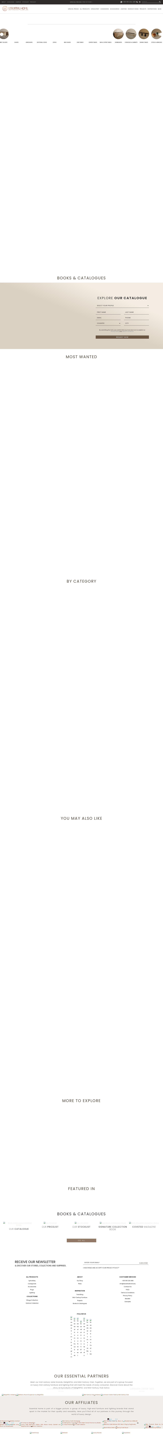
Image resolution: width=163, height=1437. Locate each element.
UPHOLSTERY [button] (95, 9)
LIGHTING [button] (124, 9)
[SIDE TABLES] (80, 34)
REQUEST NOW (122, 337)
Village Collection (32, 1300)
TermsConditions (128, 331)
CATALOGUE (10, 2)
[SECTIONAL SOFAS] (41, 34)
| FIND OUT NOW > (81, 2)
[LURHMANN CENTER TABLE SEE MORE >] (115, 1394)
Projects (79, 1300)
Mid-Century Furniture (80, 1297)
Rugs (32, 1290)
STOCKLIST (25, 2)
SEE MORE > (8, 409)
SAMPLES (18, 2)
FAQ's (127, 1290)
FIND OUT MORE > (121, 1172)
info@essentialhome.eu (128, 1284)
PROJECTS (143, 9)
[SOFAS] (54, 34)
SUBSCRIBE (143, 1263)
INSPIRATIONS (152, 9)
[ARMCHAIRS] (29, 34)
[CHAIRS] (16, 34)
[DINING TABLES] (143, 34)
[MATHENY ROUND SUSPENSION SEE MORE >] (30, 1394)
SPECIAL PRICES (73, 9)
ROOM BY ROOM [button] (133, 9)
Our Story (80, 1281)
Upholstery (32, 1281)
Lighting (32, 1293)
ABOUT (4, 2)
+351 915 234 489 (129, 2)
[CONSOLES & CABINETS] (131, 34)
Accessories (32, 1287)
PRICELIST (33, 2)
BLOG (159, 9)
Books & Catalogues (80, 1303)
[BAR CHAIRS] (67, 34)
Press (80, 1284)
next (161, 34)
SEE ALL (81, 1240)
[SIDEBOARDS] (118, 34)
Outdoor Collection (32, 1303)
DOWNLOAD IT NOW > (80, 192)
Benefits (127, 1299)
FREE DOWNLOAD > (67, 1176)
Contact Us (128, 1287)
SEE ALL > (7, 653)
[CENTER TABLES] (92, 34)
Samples (128, 1302)
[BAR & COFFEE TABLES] (105, 34)
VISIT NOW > (8, 114)
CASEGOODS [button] (104, 9)
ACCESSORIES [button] (114, 9)
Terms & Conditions (127, 1293)
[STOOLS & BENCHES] (156, 34)
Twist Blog (79, 1294)
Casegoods (32, 1284)
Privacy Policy (115, 331)
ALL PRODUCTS (85, 9)
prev (1, 34)
